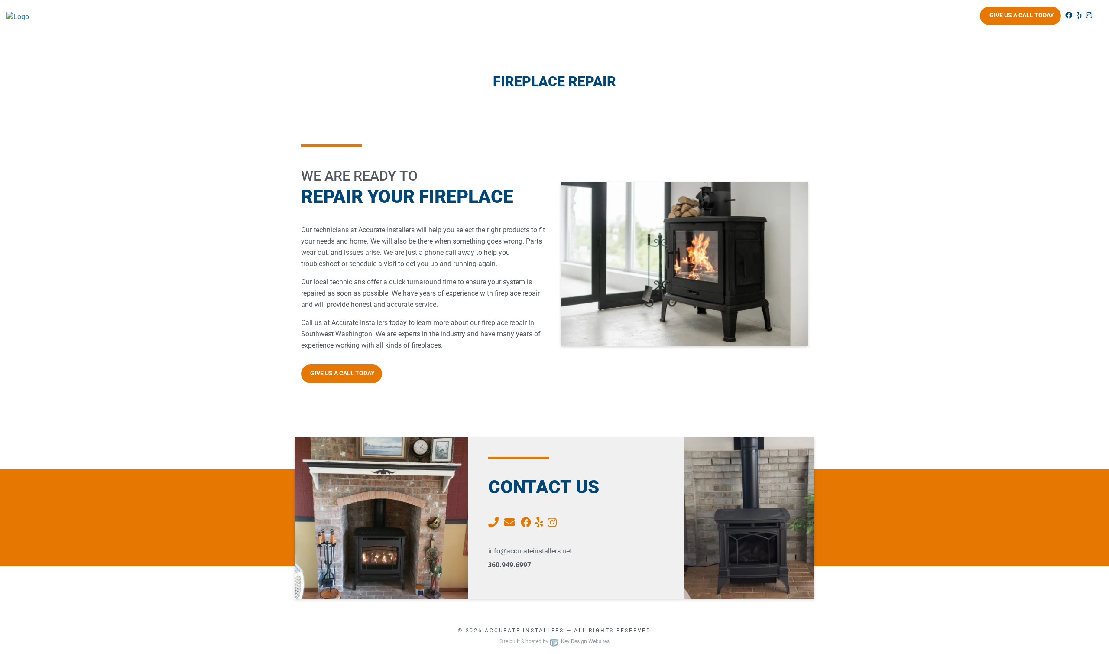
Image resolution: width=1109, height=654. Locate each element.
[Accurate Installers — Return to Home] (138, 17)
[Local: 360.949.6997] (494, 523)
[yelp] (1079, 15)
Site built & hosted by (554, 641)
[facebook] (1068, 15)
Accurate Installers (524, 631)
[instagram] (1089, 15)
